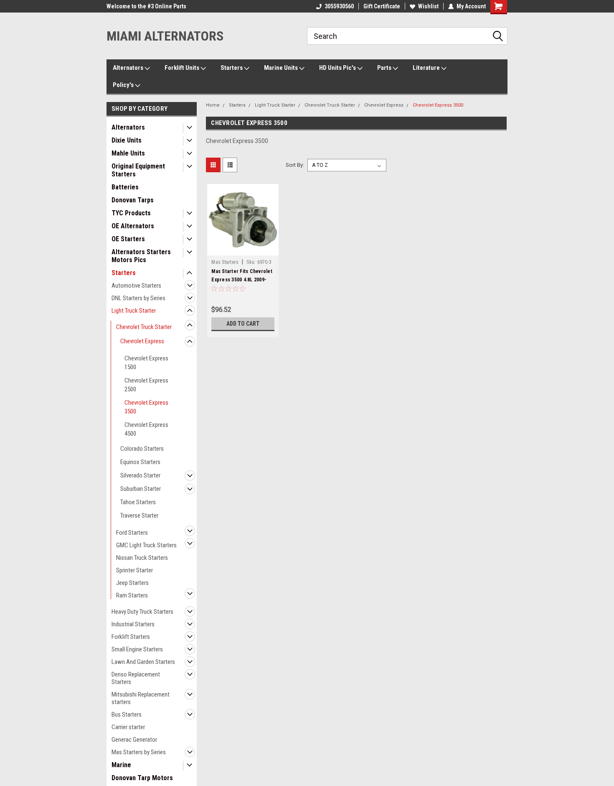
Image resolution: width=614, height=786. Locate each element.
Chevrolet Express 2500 (146, 385)
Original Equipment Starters (138, 170)
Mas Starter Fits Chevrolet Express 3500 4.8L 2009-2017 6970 (241, 279)
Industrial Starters (133, 624)
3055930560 (339, 6)
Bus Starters (127, 714)
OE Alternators (133, 226)
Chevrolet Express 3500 (146, 407)
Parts (385, 67)
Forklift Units (182, 67)
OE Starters (128, 239)
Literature (427, 67)
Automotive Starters (136, 285)
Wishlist (428, 6)
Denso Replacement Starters (136, 678)
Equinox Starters (140, 462)
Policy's (124, 85)
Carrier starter (128, 727)
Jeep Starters (132, 583)
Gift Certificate (381, 6)
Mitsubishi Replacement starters (141, 698)
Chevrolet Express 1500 (146, 363)
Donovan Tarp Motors (142, 778)
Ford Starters (132, 532)
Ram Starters (132, 595)
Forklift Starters (131, 637)
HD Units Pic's (338, 67)
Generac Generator (134, 739)
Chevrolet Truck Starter (144, 327)
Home (213, 105)
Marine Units (281, 67)
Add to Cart (242, 323)
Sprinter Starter (134, 570)
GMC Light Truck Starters (146, 545)
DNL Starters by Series (138, 298)
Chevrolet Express (142, 341)
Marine (121, 765)
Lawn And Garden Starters (143, 662)
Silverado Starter (140, 475)
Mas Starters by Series (139, 752)
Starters (232, 67)
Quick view (243, 249)
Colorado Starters (142, 448)
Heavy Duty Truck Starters (142, 611)
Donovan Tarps (133, 200)
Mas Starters (224, 262)
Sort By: (295, 165)
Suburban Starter (140, 489)
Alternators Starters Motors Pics (141, 256)
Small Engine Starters (137, 649)
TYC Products (131, 213)
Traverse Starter (139, 515)
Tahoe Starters (138, 502)
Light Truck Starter (134, 310)
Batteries (125, 187)
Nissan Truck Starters (142, 557)
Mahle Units (128, 153)
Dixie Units (127, 140)
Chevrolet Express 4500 (146, 429)
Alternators (129, 67)
